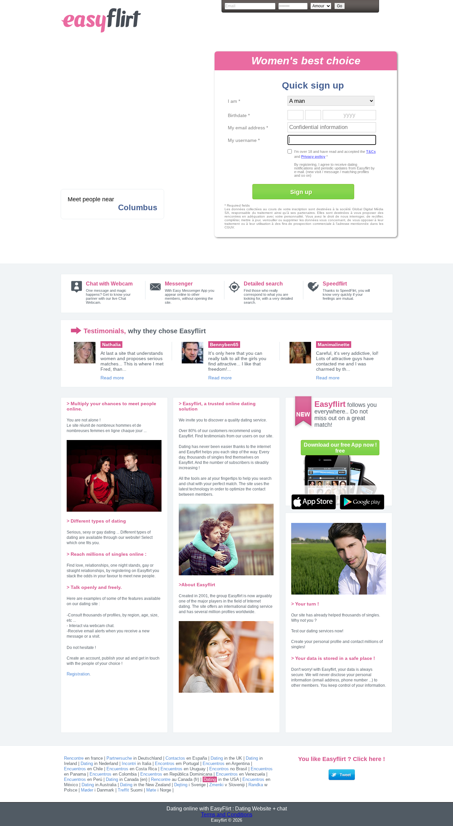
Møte (151, 790)
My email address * (248, 127)
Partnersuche (119, 758)
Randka (255, 784)
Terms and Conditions (226, 814)
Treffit (123, 790)
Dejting (180, 784)
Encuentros (214, 763)
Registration (78, 673)
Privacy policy (313, 157)
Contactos (175, 758)
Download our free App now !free (340, 448)
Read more (112, 377)
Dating (217, 758)
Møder (87, 790)
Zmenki (216, 784)
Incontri (129, 763)
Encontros (164, 763)
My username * (244, 140)
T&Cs (371, 152)
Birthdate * (239, 115)
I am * (234, 101)
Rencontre (74, 758)
